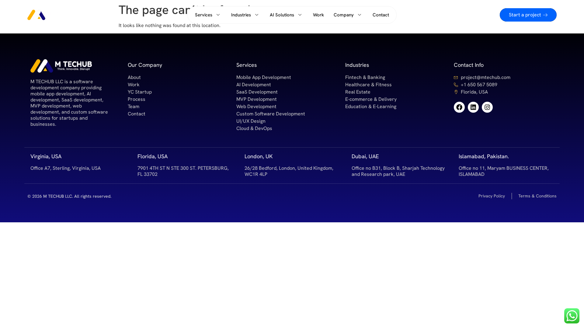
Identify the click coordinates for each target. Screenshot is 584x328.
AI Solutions (282, 15)
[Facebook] (459, 107)
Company (344, 15)
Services (203, 15)
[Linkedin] (473, 107)
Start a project (525, 15)
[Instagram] (487, 107)
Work (318, 15)
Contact (381, 15)
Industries (241, 15)
